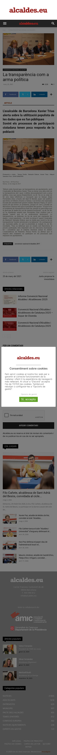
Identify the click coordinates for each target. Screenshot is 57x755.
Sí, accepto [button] (28, 399)
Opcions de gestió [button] (29, 394)
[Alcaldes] (28, 10)
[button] (4, 23)
